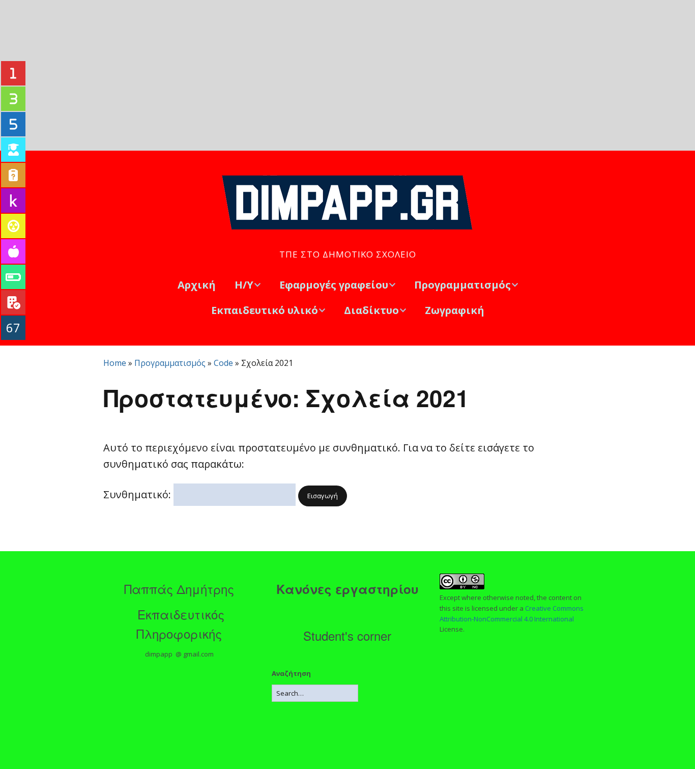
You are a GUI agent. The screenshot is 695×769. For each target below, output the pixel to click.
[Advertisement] (347, 75)
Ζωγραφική (454, 310)
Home (114, 362)
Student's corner (347, 635)
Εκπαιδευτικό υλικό (264, 310)
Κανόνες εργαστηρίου (347, 588)
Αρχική (197, 285)
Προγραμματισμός (462, 285)
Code (223, 362)
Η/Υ (244, 285)
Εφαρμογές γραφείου (333, 285)
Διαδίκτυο (371, 310)
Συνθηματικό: (138, 494)
